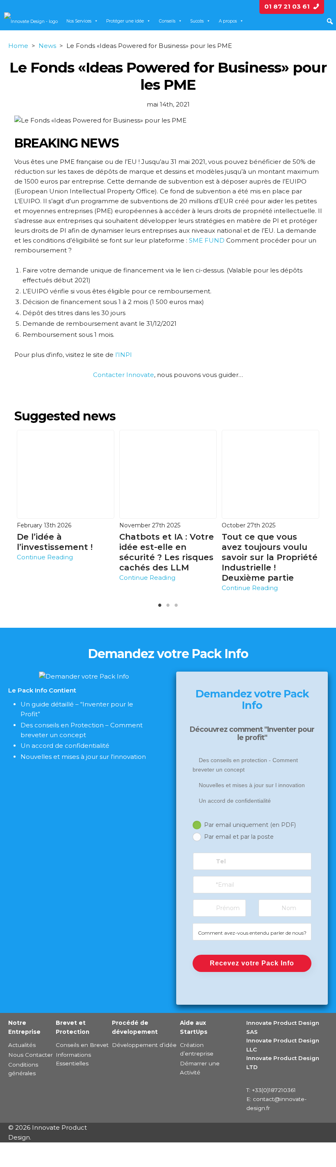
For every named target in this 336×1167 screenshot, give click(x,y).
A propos (228, 21)
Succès (197, 21)
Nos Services (78, 21)
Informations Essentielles (73, 1059)
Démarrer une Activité (200, 1068)
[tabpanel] (65, 496)
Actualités (22, 1045)
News (47, 46)
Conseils (167, 21)
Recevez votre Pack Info (252, 963)
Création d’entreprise (196, 1049)
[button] (330, 21)
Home (18, 46)
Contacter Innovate (123, 375)
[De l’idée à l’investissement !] (65, 474)
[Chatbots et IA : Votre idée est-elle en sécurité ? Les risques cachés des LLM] (168, 474)
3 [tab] (188, 606)
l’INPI (123, 355)
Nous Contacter (30, 1054)
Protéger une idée (125, 21)
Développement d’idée (144, 1045)
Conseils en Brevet (82, 1045)
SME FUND (207, 240)
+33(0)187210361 (274, 1090)
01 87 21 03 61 (291, 6)
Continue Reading (45, 557)
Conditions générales (23, 1069)
